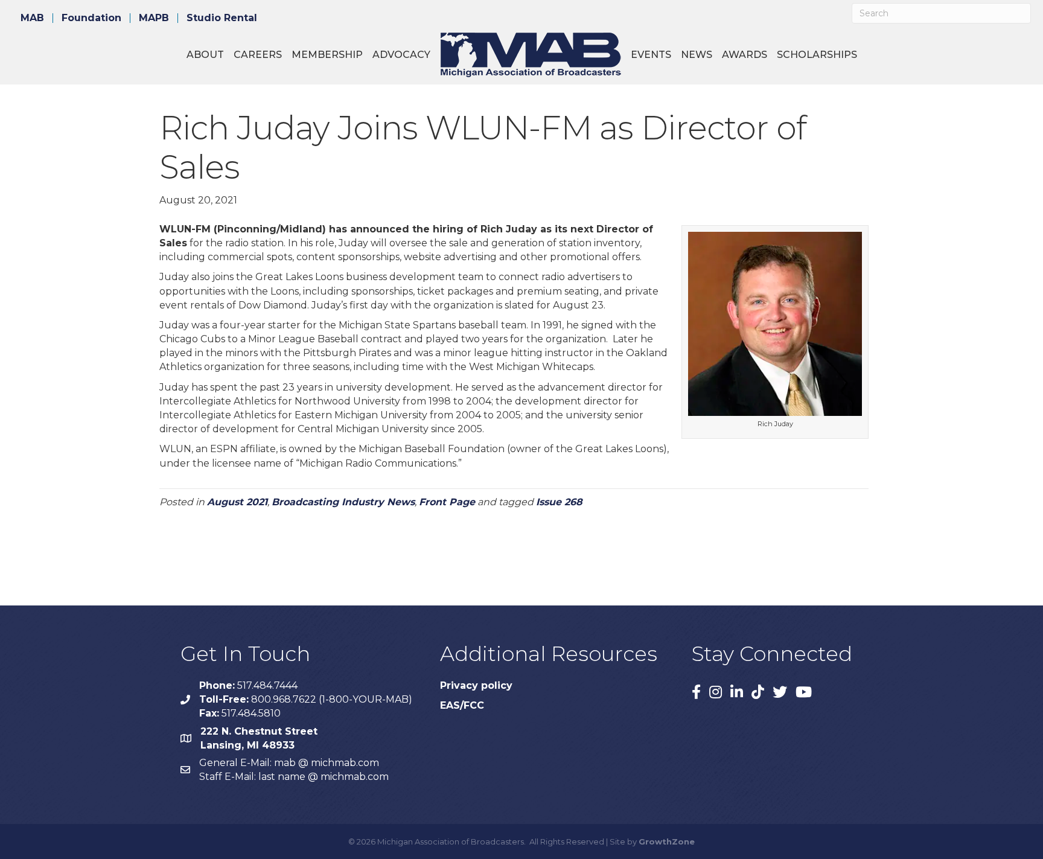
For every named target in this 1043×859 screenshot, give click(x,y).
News (696, 54)
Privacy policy (476, 685)
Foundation (91, 18)
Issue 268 (559, 502)
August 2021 (237, 502)
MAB (32, 18)
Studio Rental (222, 18)
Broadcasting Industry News (343, 502)
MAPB (154, 18)
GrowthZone (667, 841)
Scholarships (817, 54)
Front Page (447, 502)
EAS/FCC (462, 705)
